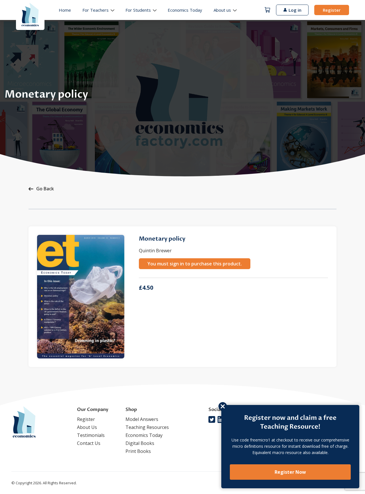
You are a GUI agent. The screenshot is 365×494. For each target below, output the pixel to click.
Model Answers (141, 419)
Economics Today (185, 10)
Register (331, 10)
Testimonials (91, 435)
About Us (87, 427)
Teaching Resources (147, 427)
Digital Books (139, 443)
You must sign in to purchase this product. (194, 264)
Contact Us (88, 443)
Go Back (45, 188)
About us (222, 10)
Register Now (290, 472)
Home (65, 10)
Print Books (138, 451)
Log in (295, 10)
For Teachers (95, 10)
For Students (138, 10)
